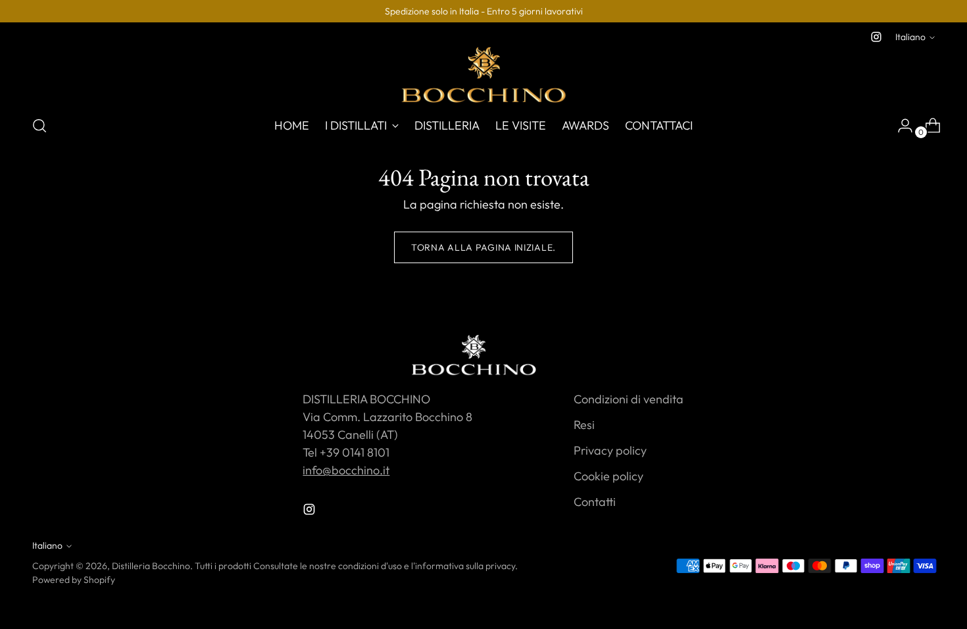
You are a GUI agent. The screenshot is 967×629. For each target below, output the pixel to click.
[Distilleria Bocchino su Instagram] (876, 37)
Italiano (910, 37)
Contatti (595, 501)
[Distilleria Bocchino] (483, 74)
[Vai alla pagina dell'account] (900, 126)
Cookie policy (608, 476)
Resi (584, 424)
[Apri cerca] (39, 126)
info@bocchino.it (346, 470)
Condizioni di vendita (628, 399)
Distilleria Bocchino (151, 566)
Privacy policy (610, 450)
